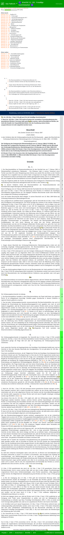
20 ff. (34, 532)
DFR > (11, 532)
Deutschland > (19, 532)
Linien (14, 8)
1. (8, 80)
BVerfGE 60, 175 (5, 31)
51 (55, 384)
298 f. (28, 407)
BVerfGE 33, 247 (5, 39)
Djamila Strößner (50, 113)
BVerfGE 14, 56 (5, 55)
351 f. (38, 407)
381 (36, 420)
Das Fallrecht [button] (10, 4)
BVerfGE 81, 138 (5, 25)
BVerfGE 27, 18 (5, 42)
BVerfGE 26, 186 (5, 44)
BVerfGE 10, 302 (5, 57)
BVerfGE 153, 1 (5, 14)
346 (44, 420)
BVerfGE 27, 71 (5, 41)
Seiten (10, 8)
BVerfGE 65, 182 (5, 30)
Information (59, 3)
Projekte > (5, 532)
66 (44, 362)
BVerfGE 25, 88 (5, 46)
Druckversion (20, 8)
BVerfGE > (28, 532)
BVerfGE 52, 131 (5, 35)
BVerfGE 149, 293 (5, 16)
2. (8, 81)
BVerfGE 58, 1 (4, 33)
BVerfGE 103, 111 (5, 20)
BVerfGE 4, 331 (5, 64)
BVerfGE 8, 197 (5, 61)
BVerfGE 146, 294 (5, 17)
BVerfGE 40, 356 (5, 38)
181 (34, 236)
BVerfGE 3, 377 (5, 68)
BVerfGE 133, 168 (5, 19)
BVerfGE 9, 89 (4, 60)
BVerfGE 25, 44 (5, 47)
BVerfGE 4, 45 (4, 66)
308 (21, 316)
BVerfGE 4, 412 (5, 63)
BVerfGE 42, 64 (5, 36)
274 (52, 360)
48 (45, 382)
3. (8, 94)
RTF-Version (4, 8)
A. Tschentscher (39, 113)
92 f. (26, 311)
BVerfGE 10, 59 (5, 58)
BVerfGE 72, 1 (4, 27)
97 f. (27, 376)
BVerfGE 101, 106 (5, 22)
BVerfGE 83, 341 (5, 24)
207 (43, 360)
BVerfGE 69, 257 (5, 28)
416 (20, 396)
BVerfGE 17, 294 (5, 53)
